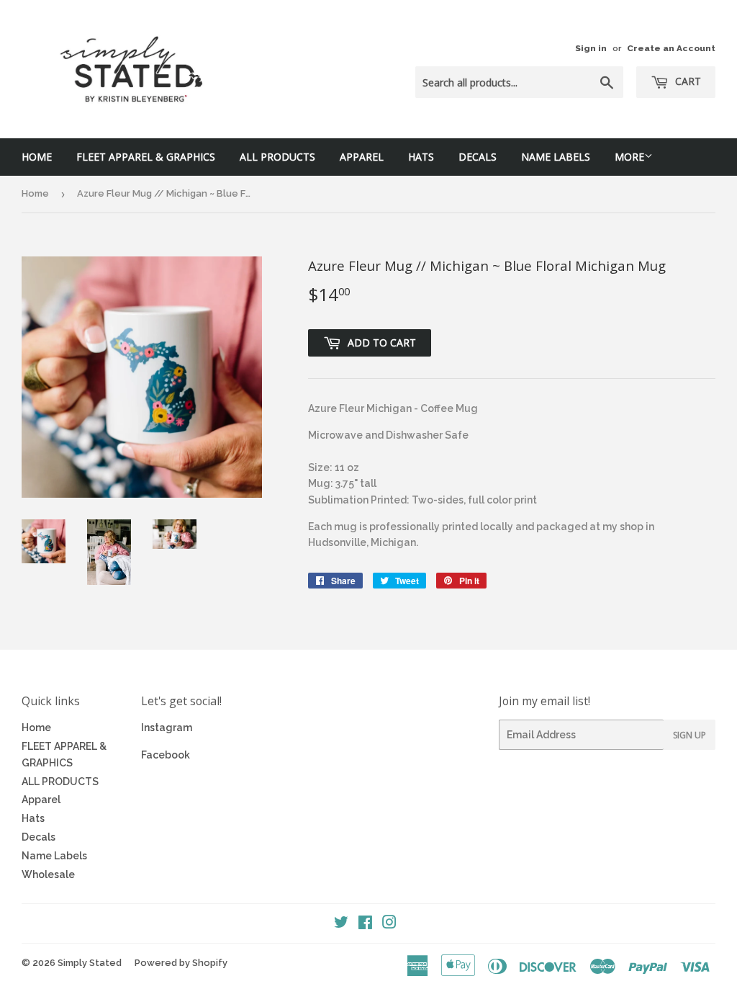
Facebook (165, 755)
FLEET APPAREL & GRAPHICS (145, 157)
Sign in (591, 48)
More (629, 157)
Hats (421, 157)
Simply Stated (90, 962)
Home (37, 157)
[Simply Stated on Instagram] (389, 924)
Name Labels (555, 157)
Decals (477, 157)
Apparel (362, 157)
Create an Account (671, 48)
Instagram (166, 727)
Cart (686, 81)
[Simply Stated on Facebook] (365, 924)
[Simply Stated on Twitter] (341, 924)
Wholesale (48, 874)
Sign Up (689, 735)
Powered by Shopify (181, 962)
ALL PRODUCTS (277, 157)
